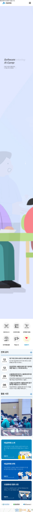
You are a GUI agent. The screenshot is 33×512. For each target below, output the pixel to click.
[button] (25, 163)
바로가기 (6, 456)
